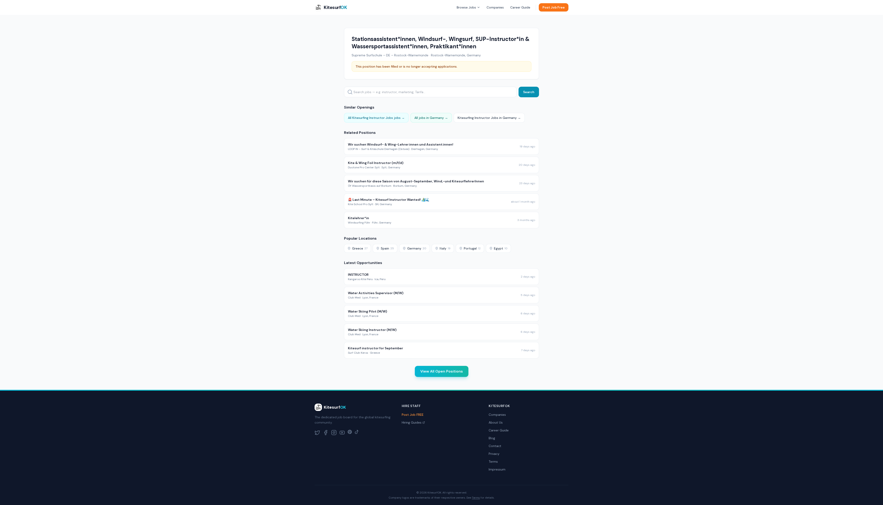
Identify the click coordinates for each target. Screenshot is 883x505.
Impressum (497, 469)
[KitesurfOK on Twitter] (317, 432)
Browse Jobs (466, 7)
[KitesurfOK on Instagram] (334, 432)
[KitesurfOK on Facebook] (325, 432)
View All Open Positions (441, 371)
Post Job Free (553, 7)
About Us (496, 422)
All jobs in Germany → (431, 118)
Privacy (494, 454)
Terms (493, 461)
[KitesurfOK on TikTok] (357, 432)
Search (528, 92)
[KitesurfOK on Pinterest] (350, 432)
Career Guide (520, 7)
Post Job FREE (413, 415)
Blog (492, 438)
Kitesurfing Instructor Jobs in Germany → (489, 118)
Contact (495, 446)
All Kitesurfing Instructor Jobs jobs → (376, 118)
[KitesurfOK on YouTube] (342, 432)
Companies (495, 7)
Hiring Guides (411, 422)
